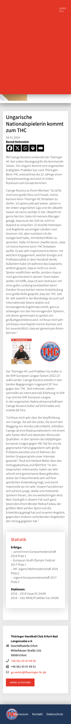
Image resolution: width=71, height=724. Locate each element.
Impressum (20, 714)
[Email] (40, 148)
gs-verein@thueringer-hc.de (28, 672)
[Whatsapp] (25, 148)
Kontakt (37, 714)
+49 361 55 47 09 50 (23, 661)
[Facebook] (9, 148)
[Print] (32, 148)
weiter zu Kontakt (20, 682)
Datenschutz (55, 714)
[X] (17, 148)
